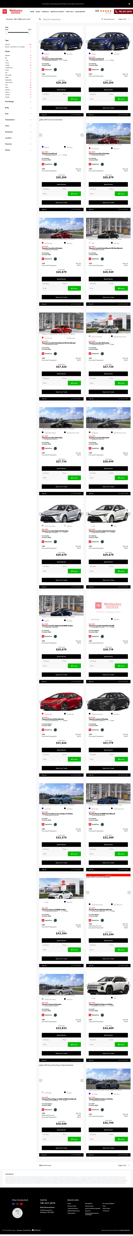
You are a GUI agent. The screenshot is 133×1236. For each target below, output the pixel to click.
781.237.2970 (124, 12)
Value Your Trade (61, 108)
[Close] (129, 4)
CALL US (44, 115)
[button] (82, 41)
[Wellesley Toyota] (15, 11)
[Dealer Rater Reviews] (103, 11)
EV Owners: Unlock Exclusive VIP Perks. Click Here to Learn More (63, 4)
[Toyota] (5, 11)
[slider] (6, 32)
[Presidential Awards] (20, 1213)
